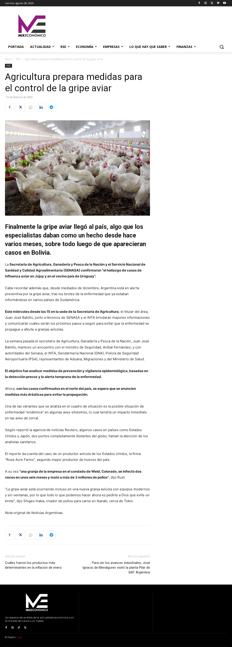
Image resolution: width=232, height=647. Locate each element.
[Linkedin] (40, 107)
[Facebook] (199, 3)
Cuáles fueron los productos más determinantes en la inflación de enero (33, 565)
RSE (18, 59)
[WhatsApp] (30, 107)
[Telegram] (51, 107)
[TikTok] (19, 628)
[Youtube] (224, 3)
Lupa (19, 637)
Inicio (8, 59)
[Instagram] (205, 3)
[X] (212, 3)
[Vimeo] (218, 3)
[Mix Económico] (31, 26)
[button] (221, 46)
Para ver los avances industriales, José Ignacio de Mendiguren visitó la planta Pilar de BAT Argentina (116, 567)
